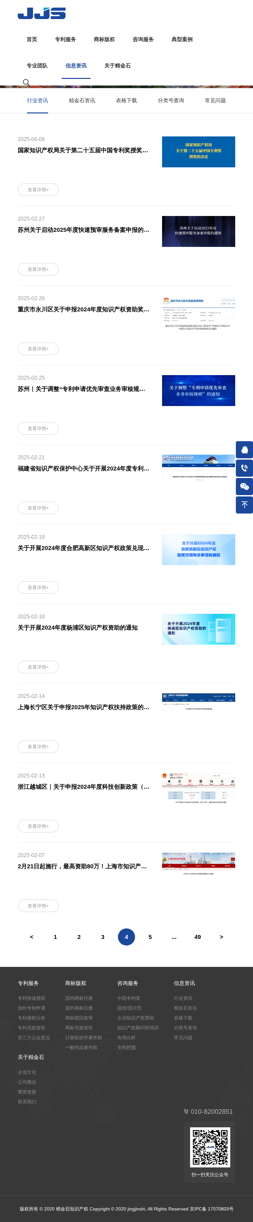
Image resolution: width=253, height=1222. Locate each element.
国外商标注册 (79, 1008)
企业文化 (27, 1072)
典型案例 (182, 39)
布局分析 (126, 1037)
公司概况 (27, 1082)
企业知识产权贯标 (135, 1017)
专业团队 (37, 65)
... (174, 937)
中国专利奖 (128, 998)
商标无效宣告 (79, 1027)
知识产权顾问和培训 (138, 1027)
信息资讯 (76, 65)
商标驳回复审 (79, 1017)
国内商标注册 (79, 998)
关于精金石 (117, 65)
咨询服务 (143, 39)
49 (197, 937)
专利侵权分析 (31, 1017)
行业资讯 (37, 100)
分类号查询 (171, 100)
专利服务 (65, 39)
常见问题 (215, 100)
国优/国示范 (129, 1008)
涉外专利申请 (31, 1008)
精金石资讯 (82, 100)
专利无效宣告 (31, 1027)
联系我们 (27, 1101)
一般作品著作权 (81, 1047)
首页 (32, 39)
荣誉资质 (27, 1091)
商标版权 (104, 39)
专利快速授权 (31, 998)
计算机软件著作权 (83, 1037)
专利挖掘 (126, 1047)
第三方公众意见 (34, 1037)
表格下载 (126, 100)
